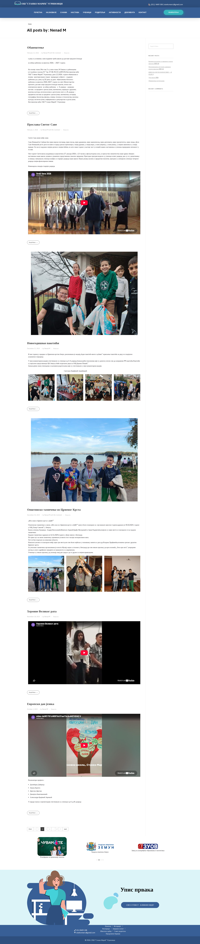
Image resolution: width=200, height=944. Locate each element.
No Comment (57, 53)
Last (65, 829)
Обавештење (35, 47)
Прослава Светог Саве (42, 124)
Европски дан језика (40, 704)
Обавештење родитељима (156, 81)
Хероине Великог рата (42, 611)
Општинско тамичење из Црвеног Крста (54, 509)
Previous (35, 829)
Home (30, 24)
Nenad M (46, 53)
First (30, 829)
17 (57, 829)
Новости (66, 53)
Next (60, 829)
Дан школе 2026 (153, 77)
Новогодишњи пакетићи (43, 343)
